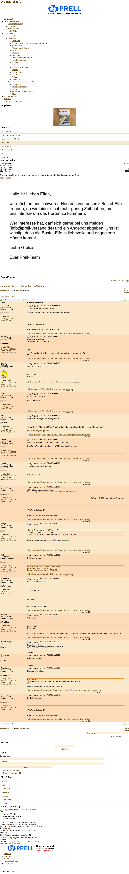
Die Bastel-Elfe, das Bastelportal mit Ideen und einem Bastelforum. (19, 842)
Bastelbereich (13, 38)
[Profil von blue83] (34, 482)
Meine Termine (13, 29)
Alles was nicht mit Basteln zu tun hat (21, 82)
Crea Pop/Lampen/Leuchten (22, 58)
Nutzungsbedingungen (12, 861)
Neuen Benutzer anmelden (12, 773)
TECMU (12, 871)
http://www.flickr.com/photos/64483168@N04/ (43, 570)
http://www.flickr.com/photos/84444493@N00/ (43, 566)
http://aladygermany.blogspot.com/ (39, 568)
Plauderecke (16, 84)
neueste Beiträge (14, 36)
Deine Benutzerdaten (11, 21)
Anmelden (7, 99)
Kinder (14, 89)
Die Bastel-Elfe (11, 1)
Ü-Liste (14, 74)
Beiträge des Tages (25, 286)
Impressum (6, 157)
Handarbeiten (17, 55)
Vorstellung (16, 41)
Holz (13, 65)
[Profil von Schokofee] (34, 333)
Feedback (5, 792)
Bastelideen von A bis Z (10, 139)
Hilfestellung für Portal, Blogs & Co (24, 91)
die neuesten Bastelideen (11, 135)
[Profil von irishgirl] (34, 458)
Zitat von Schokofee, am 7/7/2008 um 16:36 (43, 530)
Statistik (41, 286)
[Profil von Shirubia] (34, 358)
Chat (14, 94)
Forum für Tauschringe (20, 67)
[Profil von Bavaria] (34, 389)
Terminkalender (7, 150)
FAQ (3, 153)
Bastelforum (8, 33)
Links (4, 785)
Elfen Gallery (6, 800)
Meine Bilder (12, 31)
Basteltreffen (16, 79)
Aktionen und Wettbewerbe (21, 48)
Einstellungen (13, 26)
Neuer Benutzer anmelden (17, 101)
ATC (29, 683)
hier (19, 175)
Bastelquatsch (17, 45)
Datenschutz (8, 863)
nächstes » (13, 297)
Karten (14, 50)
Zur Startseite (9, 19)
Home (2, 178)
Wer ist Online (6, 286)
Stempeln (15, 53)
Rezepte (5, 781)
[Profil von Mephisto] (34, 637)
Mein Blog (31, 599)
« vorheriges (4, 297)
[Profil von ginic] (34, 411)
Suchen (14, 286)
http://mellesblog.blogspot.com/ (38, 431)
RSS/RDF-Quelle (29, 830)
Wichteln (15, 70)
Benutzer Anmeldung (15, 24)
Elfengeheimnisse (18, 72)
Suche (4, 803)
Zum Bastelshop (10, 96)
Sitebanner (6, 789)
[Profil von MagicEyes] (34, 690)
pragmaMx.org (126, 736)
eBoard (8, 178)
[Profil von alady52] (34, 574)
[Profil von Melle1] (34, 435)
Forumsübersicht (6, 290)
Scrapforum (16, 62)
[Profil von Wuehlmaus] (34, 610)
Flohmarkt (15, 77)
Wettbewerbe (6, 146)
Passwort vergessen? (11, 771)
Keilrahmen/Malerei (19, 60)
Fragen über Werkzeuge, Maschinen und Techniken (30, 43)
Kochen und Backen (19, 87)
